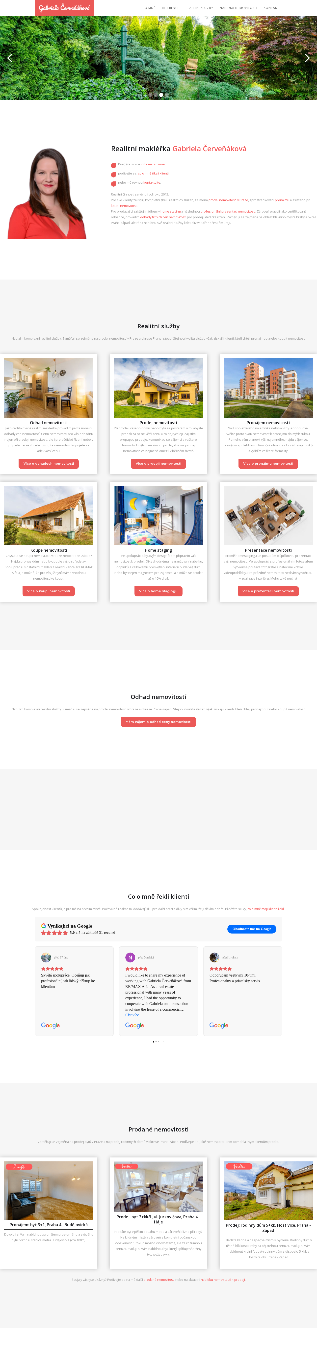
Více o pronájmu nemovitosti (268, 463)
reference (170, 8)
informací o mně (153, 164)
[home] (64, 8)
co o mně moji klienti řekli (266, 909)
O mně (150, 8)
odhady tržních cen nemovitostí (163, 217)
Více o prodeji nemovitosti (158, 463)
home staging (170, 211)
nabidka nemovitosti (238, 8)
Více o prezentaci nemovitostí (268, 591)
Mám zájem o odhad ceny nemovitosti (158, 722)
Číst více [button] (216, 1015)
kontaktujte (151, 182)
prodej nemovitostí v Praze (228, 200)
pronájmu (282, 200)
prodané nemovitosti (159, 1279)
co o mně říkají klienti (153, 173)
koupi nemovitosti (124, 205)
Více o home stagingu (158, 591)
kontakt (271, 8)
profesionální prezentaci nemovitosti (228, 211)
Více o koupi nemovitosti (48, 591)
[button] (10, 58)
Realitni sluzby (199, 8)
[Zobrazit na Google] (46, 957)
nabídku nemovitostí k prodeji (223, 1279)
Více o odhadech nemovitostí (49, 463)
